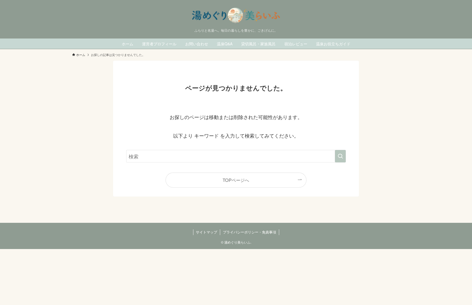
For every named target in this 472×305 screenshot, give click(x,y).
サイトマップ (206, 232)
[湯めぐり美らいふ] (236, 15)
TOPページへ (236, 180)
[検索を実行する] (340, 156)
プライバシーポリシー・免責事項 (249, 232)
